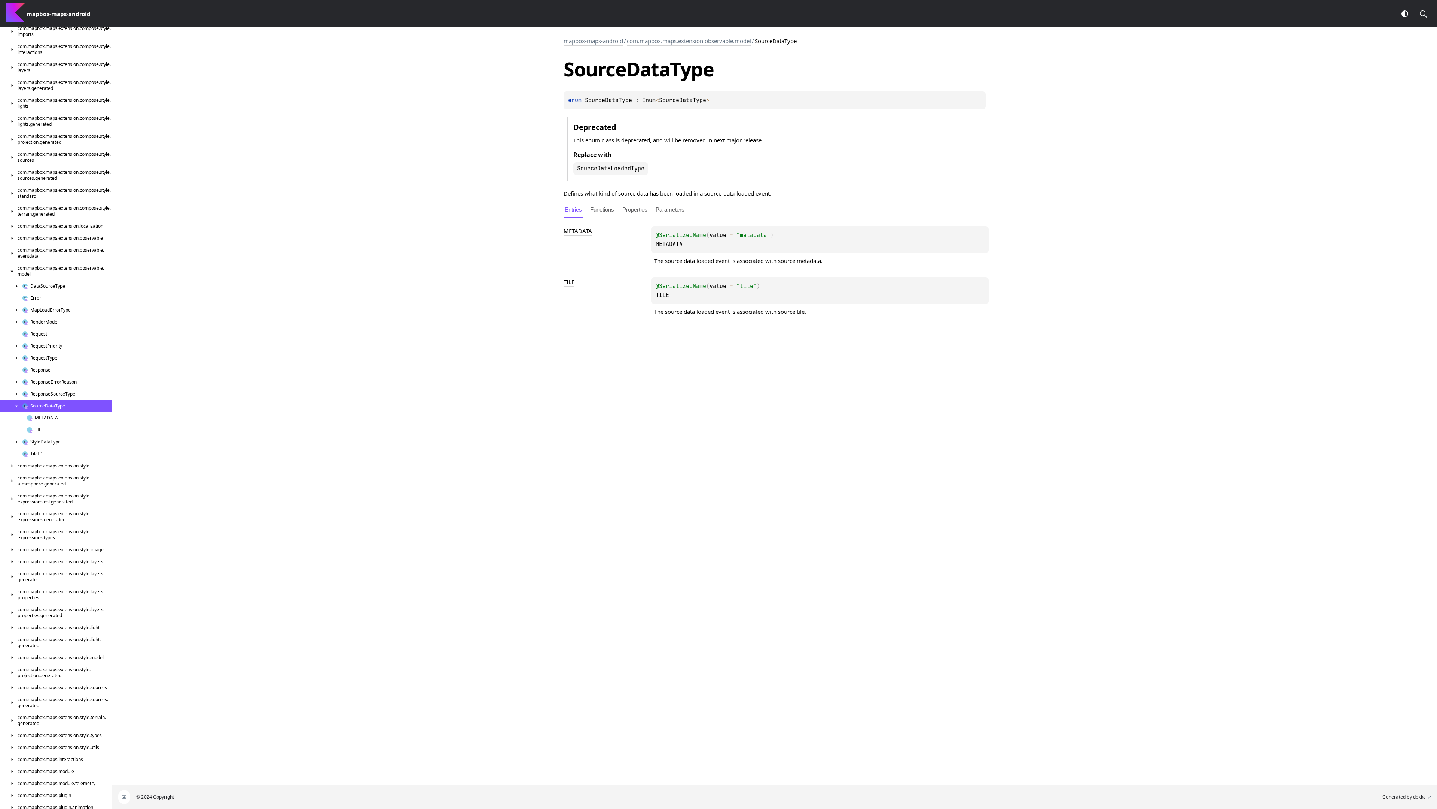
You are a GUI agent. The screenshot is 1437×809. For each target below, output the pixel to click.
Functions (602, 209)
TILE (569, 281)
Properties (634, 209)
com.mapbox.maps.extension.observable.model (689, 41)
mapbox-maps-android (593, 41)
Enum (649, 100)
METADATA (578, 230)
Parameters (670, 209)
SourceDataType (682, 100)
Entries (573, 209)
